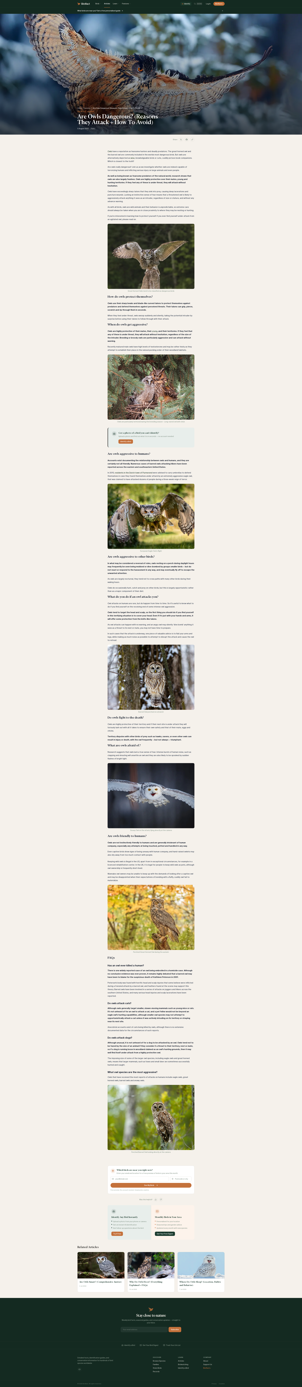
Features (125, 4)
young (154, 331)
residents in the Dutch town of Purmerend (133, 473)
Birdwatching (183, 1364)
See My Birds (149, 1185)
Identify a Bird (125, 441)
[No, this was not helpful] (161, 1199)
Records (156, 1371)
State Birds (157, 1368)
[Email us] (79, 1369)
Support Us (207, 1364)
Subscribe (175, 1329)
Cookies (222, 1383)
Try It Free (117, 1234)
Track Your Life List (173, 1345)
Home (79, 108)
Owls (110, 151)
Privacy (214, 1383)
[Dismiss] (222, 11)
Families (156, 1364)
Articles (107, 4)
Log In (208, 4)
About (205, 1361)
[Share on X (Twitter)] (181, 139)
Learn (115, 4)
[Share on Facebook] (187, 139)
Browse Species (159, 1361)
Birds (97, 4)
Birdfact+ (219, 4)
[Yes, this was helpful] (156, 1199)
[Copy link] (192, 139)
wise (133, 158)
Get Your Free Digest (165, 1234)
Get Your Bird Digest (150, 1345)
